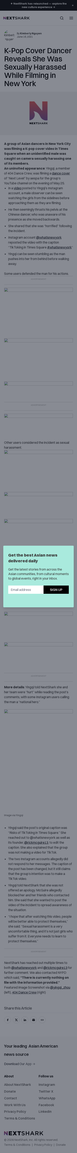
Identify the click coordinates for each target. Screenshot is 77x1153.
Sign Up (56, 590)
